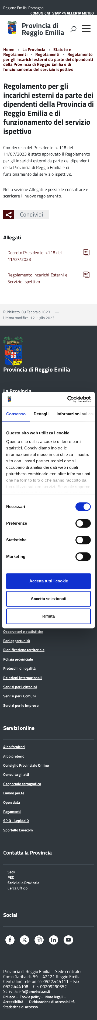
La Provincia (34, 49)
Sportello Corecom (18, 830)
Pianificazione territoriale (23, 650)
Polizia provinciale (18, 659)
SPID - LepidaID (16, 820)
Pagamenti (12, 811)
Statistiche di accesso (20, 1007)
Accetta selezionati (48, 598)
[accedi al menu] (86, 28)
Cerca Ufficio (17, 887)
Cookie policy (30, 997)
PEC (11, 877)
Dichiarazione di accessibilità (52, 1001)
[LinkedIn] (53, 940)
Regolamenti (47, 54)
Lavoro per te (13, 793)
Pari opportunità (16, 640)
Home (9, 49)
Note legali (54, 997)
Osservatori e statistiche (23, 631)
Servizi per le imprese (21, 705)
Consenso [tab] (16, 414)
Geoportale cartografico (22, 784)
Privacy (9, 997)
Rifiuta (48, 616)
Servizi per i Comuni (19, 696)
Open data (11, 802)
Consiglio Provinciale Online (26, 765)
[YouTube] (68, 940)
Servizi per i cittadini (20, 687)
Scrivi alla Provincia (23, 882)
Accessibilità (13, 1001)
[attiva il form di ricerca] (73, 29)
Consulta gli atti (16, 774)
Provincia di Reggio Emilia (43, 29)
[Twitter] (24, 940)
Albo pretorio (13, 756)
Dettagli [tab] (41, 414)
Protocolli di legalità (19, 668)
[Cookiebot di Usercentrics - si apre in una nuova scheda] (68, 399)
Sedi (11, 871)
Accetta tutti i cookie (48, 581)
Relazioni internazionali (22, 677)
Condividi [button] (31, 214)
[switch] (83, 523)
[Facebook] (10, 940)
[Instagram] (39, 940)
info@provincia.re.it (34, 991)
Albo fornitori (14, 746)
